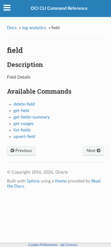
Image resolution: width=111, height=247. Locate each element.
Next (91, 150)
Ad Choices (68, 245)
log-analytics (34, 28)
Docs (12, 28)
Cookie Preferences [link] (42, 245)
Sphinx (33, 181)
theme (61, 181)
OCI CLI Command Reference (59, 8)
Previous (23, 150)
